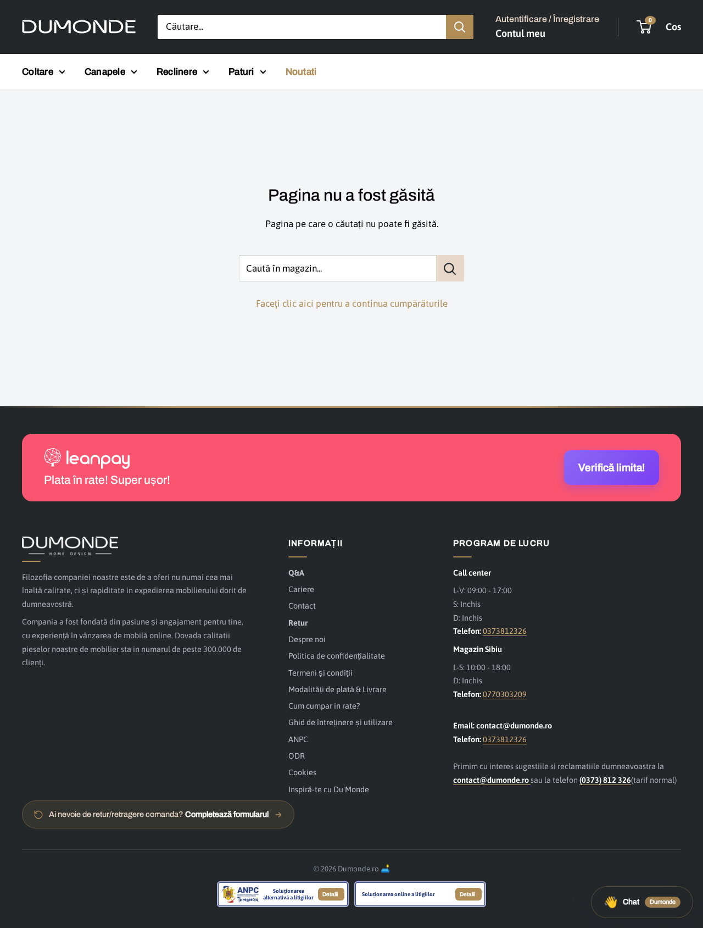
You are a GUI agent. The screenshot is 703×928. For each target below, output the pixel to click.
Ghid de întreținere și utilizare (340, 722)
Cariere (301, 589)
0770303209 (505, 694)
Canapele (105, 72)
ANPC (298, 739)
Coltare (37, 72)
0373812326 (505, 631)
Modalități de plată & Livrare (337, 689)
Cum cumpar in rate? (324, 705)
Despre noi (307, 639)
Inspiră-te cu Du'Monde (328, 789)
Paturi (241, 72)
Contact (302, 605)
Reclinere (177, 72)
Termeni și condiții (320, 672)
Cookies (302, 772)
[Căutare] (459, 27)
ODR (296, 755)
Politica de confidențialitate (336, 655)
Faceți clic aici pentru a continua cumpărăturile (352, 303)
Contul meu (520, 33)
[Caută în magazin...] (450, 268)
